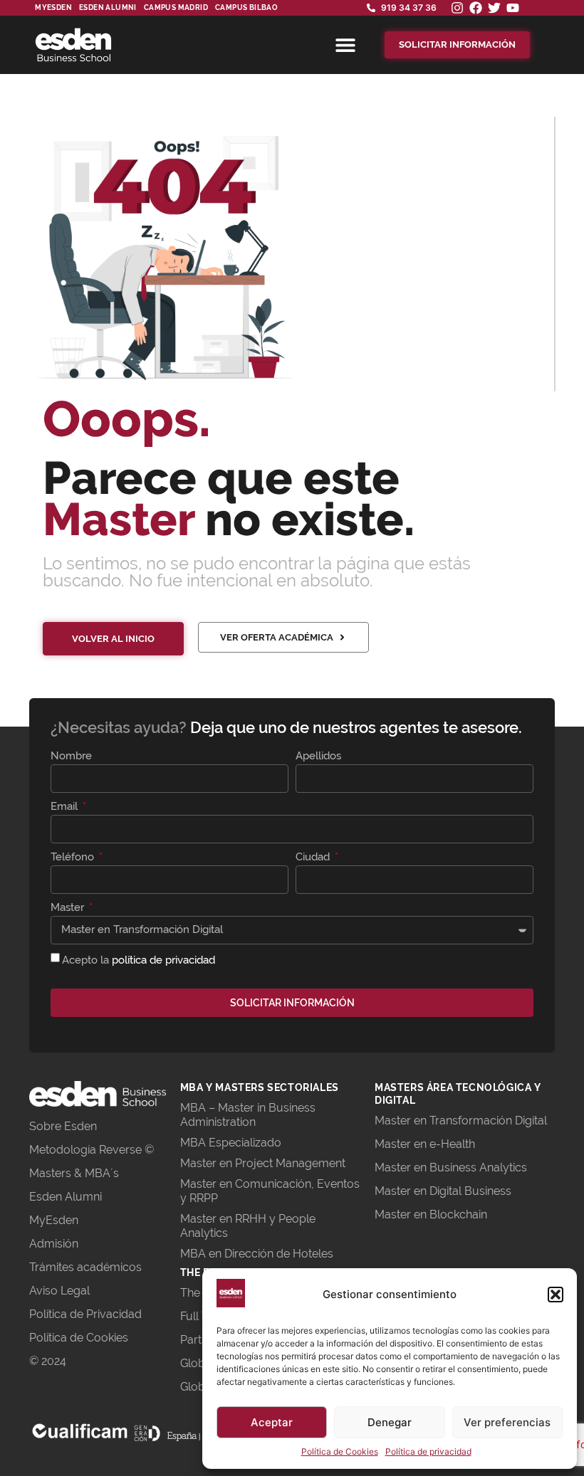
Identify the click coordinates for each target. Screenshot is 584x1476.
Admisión (53, 1243)
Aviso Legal (59, 1290)
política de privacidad (163, 959)
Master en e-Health (425, 1144)
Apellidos (318, 756)
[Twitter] (494, 7)
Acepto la (138, 959)
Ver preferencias (507, 1422)
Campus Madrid (176, 7)
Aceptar (272, 1422)
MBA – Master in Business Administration (248, 1115)
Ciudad (314, 857)
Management (310, 1163)
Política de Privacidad (85, 1314)
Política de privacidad (428, 1451)
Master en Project (228, 1163)
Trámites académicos (85, 1267)
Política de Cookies (339, 1451)
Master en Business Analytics (451, 1167)
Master (69, 908)
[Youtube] (512, 7)
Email (65, 807)
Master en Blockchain (431, 1214)
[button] (555, 1294)
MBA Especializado (230, 1142)
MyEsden (53, 1220)
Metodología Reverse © (91, 1149)
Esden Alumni (65, 1196)
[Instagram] (457, 7)
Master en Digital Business (443, 1191)
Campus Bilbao (246, 7)
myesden (53, 7)
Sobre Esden (63, 1126)
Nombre (71, 756)
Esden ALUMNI (108, 7)
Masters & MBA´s (74, 1173)
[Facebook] (475, 7)
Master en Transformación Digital (461, 1120)
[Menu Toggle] (345, 45)
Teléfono (74, 857)
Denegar (389, 1422)
